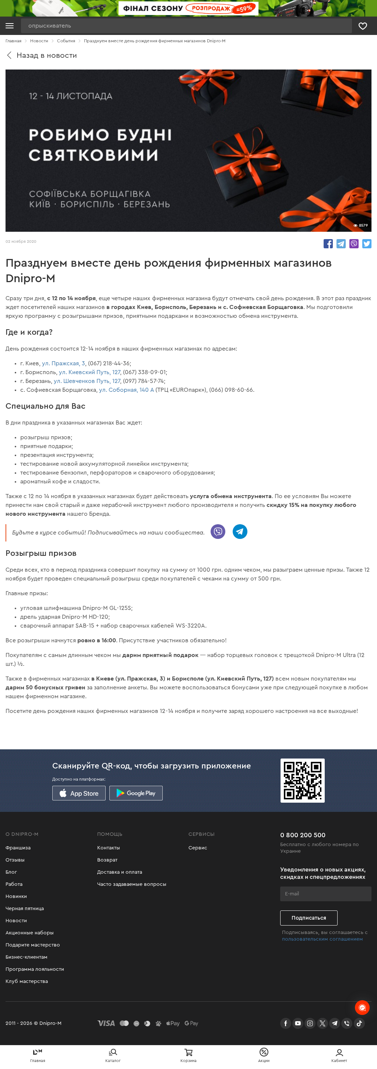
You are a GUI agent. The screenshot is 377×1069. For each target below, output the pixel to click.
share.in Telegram (341, 243)
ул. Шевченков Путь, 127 (87, 381)
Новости (16, 920)
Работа (14, 884)
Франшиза (18, 847)
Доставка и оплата (119, 872)
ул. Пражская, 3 (63, 363)
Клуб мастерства (27, 981)
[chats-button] (362, 1007)
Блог (11, 872)
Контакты (108, 847)
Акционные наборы (30, 932)
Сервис (197, 847)
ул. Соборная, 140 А (126, 390)
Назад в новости (47, 55)
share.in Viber (354, 243)
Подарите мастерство (33, 945)
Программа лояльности (35, 969)
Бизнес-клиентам (26, 957)
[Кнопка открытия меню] (10, 26)
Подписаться (309, 918)
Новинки (16, 896)
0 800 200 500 (302, 835)
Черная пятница (25, 908)
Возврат (107, 860)
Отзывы (15, 860)
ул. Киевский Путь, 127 (89, 372)
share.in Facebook (328, 243)
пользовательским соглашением (322, 939)
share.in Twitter (366, 243)
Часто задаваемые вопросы (131, 884)
